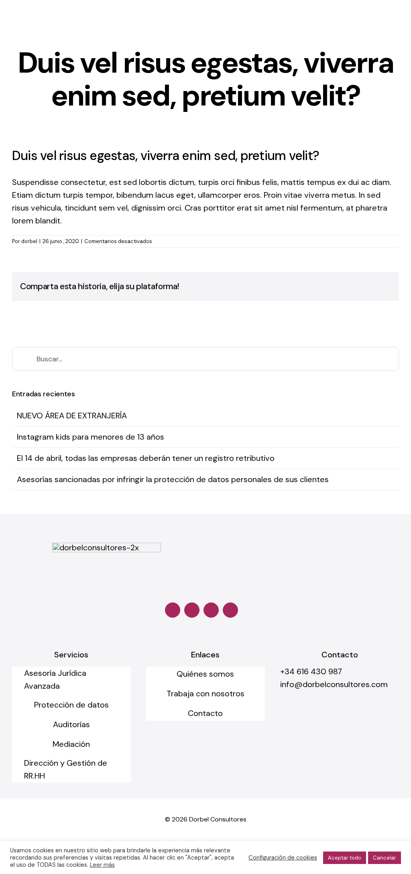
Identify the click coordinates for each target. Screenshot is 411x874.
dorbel (29, 241)
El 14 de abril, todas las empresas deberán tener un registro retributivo (146, 458)
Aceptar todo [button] (344, 857)
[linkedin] (211, 610)
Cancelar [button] (384, 857)
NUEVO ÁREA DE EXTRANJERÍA (72, 415)
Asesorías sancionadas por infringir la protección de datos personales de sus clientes (173, 479)
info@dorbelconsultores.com (334, 684)
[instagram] (191, 610)
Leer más (102, 864)
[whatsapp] (230, 610)
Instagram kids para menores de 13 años (90, 437)
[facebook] (172, 610)
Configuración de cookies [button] (282, 857)
